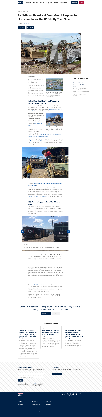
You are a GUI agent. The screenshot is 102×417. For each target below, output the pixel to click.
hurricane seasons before (33, 97)
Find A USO (48, 401)
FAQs (50, 413)
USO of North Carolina (39, 284)
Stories (42, 2)
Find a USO (35, 2)
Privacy (59, 413)
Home (19, 8)
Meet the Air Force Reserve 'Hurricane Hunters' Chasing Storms (80, 84)
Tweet (31, 28)
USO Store (48, 404)
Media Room (35, 401)
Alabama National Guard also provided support (39, 196)
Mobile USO (26, 23)
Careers (48, 398)
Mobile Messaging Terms (33, 383)
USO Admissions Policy (37, 398)
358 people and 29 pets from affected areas (40, 140)
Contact (46, 413)
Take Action (49, 2)
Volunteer (74, 2)
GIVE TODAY (56, 313)
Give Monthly (63, 2)
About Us (56, 2)
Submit (20, 380)
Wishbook (20, 401)
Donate (81, 2)
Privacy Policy (22, 385)
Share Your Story (36, 404)
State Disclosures (64, 413)
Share (22, 28)
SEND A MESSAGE (46, 313)
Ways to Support (57, 374)
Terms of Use (54, 413)
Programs (28, 2)
